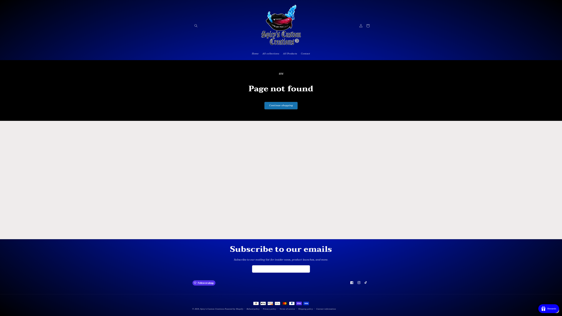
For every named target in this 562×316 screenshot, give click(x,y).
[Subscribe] (306, 269)
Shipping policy (305, 309)
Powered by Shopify (234, 309)
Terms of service (287, 309)
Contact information (326, 309)
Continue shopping (281, 105)
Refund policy (253, 309)
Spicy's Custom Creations (212, 309)
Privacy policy (269, 309)
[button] (195, 25)
